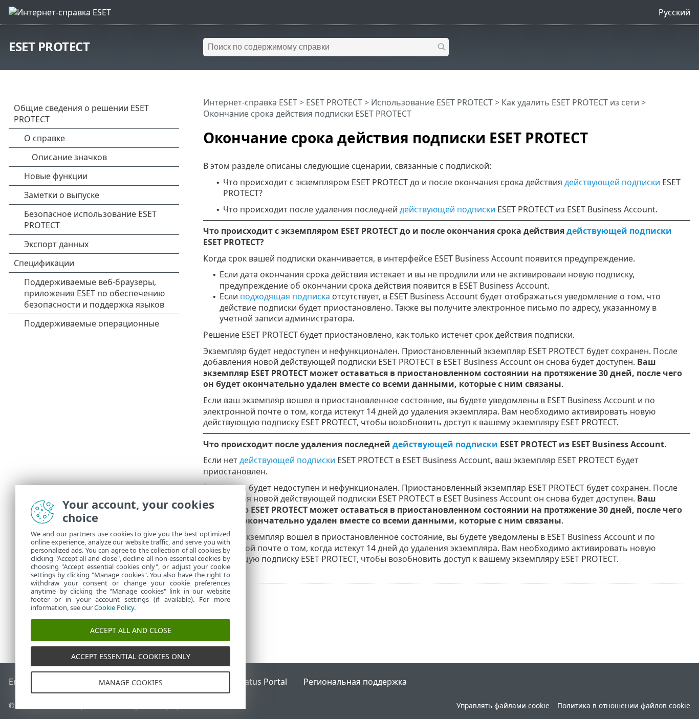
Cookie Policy (114, 607)
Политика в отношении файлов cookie (623, 705)
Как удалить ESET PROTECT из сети (570, 102)
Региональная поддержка (355, 681)
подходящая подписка (285, 296)
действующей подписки (612, 182)
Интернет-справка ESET (250, 102)
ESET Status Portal (251, 681)
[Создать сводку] (684, 133)
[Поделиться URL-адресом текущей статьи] (654, 133)
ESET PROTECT (49, 46)
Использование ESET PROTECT (432, 102)
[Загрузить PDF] (669, 133)
